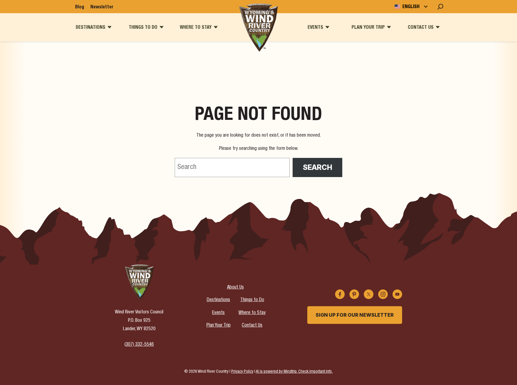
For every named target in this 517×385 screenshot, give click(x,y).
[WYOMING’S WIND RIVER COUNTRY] (258, 28)
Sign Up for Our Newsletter (355, 315)
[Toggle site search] (440, 6)
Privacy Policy (242, 372)
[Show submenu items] (109, 27)
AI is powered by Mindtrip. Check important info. (294, 372)
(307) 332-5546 (139, 344)
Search (317, 167)
